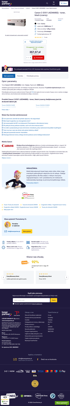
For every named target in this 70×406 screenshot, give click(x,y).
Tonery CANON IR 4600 (8, 105)
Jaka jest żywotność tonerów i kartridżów (15, 132)
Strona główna (5, 8)
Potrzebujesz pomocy (33, 76)
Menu (65, 3)
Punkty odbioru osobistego (32, 326)
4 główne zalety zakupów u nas (33, 333)
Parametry (20, 76)
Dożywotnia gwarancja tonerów (34, 336)
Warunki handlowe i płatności (33, 315)
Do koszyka (39, 57)
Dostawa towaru (29, 324)
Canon (59, 20)
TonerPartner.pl (53, 312)
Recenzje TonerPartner (31, 340)
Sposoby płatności (30, 329)
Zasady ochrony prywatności (33, 317)
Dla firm (50, 322)
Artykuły (50, 320)
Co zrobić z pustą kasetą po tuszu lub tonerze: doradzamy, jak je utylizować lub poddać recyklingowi (32, 128)
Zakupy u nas (29, 312)
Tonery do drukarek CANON (49, 207)
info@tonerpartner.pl (14, 231)
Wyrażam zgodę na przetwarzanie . (29, 304)
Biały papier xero (8, 209)
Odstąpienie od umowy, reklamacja (34, 322)
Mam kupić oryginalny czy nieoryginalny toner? (17, 121)
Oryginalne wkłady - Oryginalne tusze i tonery (53, 204)
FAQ (33, 92)
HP (49, 324)
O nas (49, 315)
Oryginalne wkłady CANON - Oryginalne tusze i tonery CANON (21, 207)
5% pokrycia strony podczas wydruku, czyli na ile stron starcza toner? (23, 125)
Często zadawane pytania (32, 338)
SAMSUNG (51, 329)
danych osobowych (37, 304)
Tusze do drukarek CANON (30, 204)
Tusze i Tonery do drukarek (17, 8)
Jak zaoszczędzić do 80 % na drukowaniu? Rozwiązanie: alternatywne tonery (25, 123)
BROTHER (50, 331)
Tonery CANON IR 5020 (42, 107)
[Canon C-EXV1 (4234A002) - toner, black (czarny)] (16, 32)
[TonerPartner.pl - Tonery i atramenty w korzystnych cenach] (6, 3)
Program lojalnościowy (31, 331)
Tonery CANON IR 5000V (43, 105)
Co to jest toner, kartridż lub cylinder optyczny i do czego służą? (21, 118)
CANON (28, 8)
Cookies (27, 320)
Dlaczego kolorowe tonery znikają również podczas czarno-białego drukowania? (26, 134)
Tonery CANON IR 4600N (9, 107)
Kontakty (50, 317)
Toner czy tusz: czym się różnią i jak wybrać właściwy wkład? (20, 130)
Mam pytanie (27, 231)
